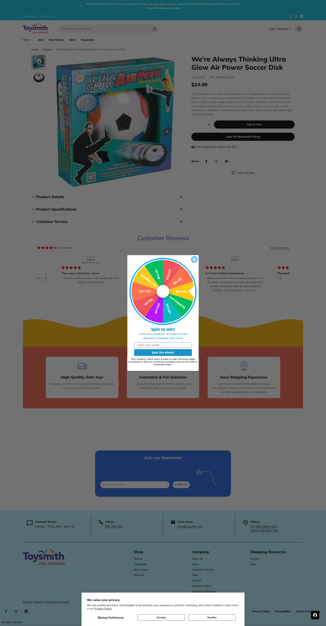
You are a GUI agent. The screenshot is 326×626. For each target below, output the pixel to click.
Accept (161, 617)
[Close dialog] (194, 259)
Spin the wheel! (163, 352)
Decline (212, 617)
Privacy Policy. (103, 608)
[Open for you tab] (315, 615)
